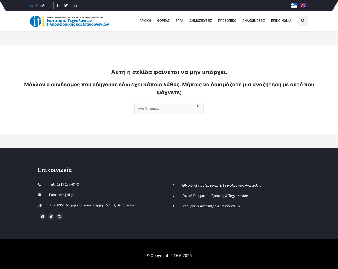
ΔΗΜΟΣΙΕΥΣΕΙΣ (200, 21)
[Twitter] (66, 5)
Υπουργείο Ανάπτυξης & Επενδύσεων (211, 206)
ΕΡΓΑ (179, 21)
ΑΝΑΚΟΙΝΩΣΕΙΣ (253, 21)
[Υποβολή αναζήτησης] (198, 105)
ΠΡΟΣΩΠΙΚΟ (227, 21)
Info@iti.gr (66, 195)
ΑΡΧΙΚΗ (145, 21)
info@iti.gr (43, 5)
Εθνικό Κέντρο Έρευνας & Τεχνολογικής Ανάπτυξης (221, 185)
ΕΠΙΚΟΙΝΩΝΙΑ (281, 21)
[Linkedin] (75, 5)
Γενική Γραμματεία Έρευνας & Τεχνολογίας (215, 196)
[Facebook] (57, 5)
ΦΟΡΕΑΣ (163, 21)
